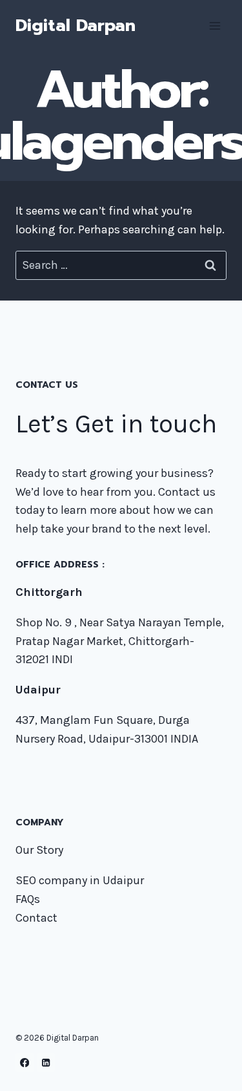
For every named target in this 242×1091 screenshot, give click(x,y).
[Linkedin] (46, 1062)
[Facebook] (24, 1062)
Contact (36, 918)
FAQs (27, 899)
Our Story (39, 850)
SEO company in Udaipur (79, 880)
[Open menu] (215, 26)
